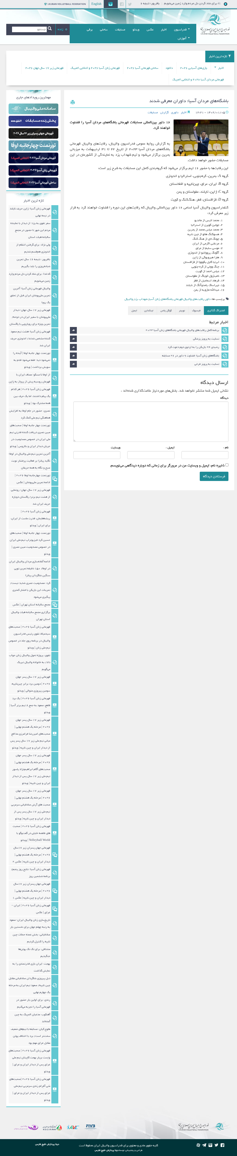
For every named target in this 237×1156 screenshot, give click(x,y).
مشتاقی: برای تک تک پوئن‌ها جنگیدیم (34, 952)
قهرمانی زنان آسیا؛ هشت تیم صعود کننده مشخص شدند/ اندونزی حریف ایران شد (30, 338)
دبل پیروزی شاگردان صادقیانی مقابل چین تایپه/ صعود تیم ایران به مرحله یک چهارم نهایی (29, 985)
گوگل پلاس (166, 310)
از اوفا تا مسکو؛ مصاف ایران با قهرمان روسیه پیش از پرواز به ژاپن (29, 378)
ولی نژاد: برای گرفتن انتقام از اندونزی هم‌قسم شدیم (33, 248)
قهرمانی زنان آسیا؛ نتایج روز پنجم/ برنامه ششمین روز (30, 873)
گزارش (164, 112)
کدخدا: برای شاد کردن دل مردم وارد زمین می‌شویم (29, 277)
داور (208, 299)
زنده (60, 29)
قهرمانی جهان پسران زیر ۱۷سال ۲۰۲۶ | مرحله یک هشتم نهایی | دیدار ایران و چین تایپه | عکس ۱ (31, 891)
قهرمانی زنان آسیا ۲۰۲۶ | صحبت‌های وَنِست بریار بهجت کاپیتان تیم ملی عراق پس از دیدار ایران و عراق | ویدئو (29, 1061)
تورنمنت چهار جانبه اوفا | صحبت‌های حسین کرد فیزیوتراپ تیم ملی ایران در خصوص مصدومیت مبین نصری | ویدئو (30, 543)
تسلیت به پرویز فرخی (206, 364)
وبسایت (115, 447)
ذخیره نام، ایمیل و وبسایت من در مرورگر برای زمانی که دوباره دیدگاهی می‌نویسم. (167, 465)
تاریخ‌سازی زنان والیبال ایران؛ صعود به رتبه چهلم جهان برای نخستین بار (29, 923)
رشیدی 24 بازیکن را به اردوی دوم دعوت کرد (193, 347)
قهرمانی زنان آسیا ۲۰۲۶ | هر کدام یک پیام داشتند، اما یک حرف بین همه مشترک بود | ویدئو (30, 396)
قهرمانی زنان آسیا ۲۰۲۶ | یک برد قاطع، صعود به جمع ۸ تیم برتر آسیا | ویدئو (29, 705)
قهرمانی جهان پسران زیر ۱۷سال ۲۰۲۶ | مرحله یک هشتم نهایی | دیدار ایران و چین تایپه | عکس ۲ (31, 854)
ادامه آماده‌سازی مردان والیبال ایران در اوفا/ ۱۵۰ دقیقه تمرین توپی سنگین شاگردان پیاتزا (29, 568)
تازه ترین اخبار (218, 56)
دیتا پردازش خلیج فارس (106, 1150)
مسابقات (153, 112)
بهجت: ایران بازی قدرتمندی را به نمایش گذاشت (31, 967)
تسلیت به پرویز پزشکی (206, 338)
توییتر (182, 310)
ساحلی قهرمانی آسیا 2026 (142, 68)
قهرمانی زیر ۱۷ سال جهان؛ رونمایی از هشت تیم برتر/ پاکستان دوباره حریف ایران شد (30, 497)
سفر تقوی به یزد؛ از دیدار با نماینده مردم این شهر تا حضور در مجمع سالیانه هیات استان (30, 230)
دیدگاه (224, 398)
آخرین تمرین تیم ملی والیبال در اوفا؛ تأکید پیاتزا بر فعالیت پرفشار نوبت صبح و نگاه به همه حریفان (29, 461)
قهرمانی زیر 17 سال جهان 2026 (44, 68)
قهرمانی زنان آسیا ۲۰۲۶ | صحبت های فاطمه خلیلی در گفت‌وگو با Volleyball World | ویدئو (31, 833)
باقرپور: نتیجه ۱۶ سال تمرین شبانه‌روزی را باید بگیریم (33, 263)
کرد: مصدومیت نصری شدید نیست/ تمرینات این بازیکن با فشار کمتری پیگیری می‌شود (30, 590)
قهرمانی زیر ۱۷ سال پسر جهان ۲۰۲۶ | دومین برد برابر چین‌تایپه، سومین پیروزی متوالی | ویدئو (30, 684)
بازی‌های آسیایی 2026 (193, 68)
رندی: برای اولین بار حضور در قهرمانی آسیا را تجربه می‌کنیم (33, 1003)
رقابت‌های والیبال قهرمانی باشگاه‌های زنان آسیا (176, 299)
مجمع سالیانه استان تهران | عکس (31, 604)
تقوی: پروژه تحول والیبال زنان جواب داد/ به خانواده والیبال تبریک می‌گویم (29, 662)
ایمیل (134, 310)
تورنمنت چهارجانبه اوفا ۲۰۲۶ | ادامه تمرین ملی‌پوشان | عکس (32, 479)
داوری (174, 112)
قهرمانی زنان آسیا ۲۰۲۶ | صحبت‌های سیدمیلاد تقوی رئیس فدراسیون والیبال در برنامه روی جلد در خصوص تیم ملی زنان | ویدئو (29, 637)
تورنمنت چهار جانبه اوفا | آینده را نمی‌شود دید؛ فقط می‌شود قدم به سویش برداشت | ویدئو (31, 360)
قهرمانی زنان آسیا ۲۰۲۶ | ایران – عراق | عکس (31, 909)
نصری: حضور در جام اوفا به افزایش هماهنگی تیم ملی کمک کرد (29, 414)
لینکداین (148, 310)
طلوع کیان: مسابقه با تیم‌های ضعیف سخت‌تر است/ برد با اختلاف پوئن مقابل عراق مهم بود (30, 1036)
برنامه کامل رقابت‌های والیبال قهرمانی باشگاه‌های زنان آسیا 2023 (182, 330)
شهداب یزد (141, 299)
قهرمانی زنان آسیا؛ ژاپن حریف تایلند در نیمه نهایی (30, 212)
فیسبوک (196, 310)
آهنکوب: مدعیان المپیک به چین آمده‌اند (32, 1018)
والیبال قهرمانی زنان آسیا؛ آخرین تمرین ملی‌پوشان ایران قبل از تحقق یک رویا (30, 295)
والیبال (129, 299)
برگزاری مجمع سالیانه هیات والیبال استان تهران (30, 616)
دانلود (169, 68)
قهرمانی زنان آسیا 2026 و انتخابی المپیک (95, 68)
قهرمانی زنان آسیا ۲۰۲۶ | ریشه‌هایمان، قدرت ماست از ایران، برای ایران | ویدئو (30, 518)
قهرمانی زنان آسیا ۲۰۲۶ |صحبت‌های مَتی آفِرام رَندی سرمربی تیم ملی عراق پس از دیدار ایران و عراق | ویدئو (29, 1089)
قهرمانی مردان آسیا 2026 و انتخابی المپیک (198, 79)
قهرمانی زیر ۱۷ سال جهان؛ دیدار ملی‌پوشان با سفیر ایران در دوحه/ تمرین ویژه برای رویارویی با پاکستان (29, 317)
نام (226, 447)
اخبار (220, 68)
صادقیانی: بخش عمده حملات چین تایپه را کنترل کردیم (31, 938)
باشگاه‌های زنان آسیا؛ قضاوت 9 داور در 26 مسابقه (190, 355)
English (96, 4)
